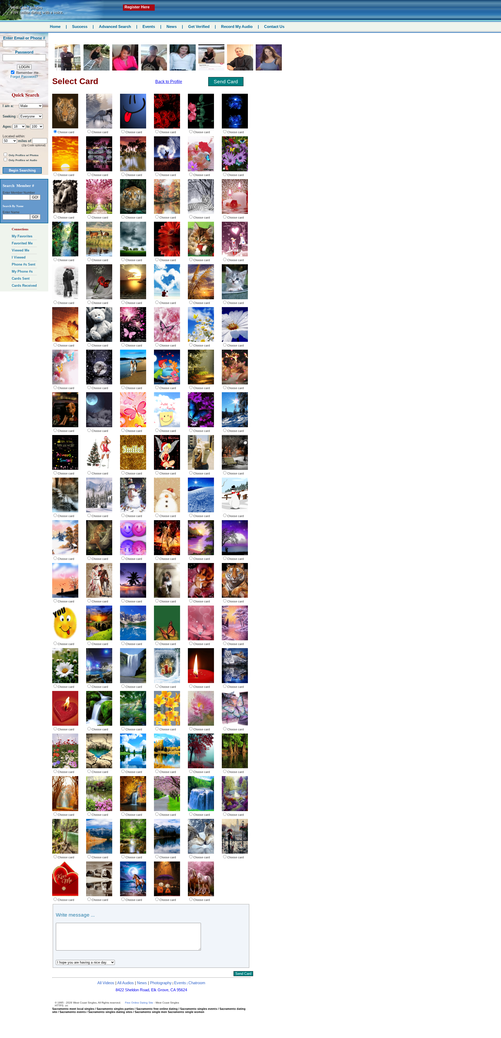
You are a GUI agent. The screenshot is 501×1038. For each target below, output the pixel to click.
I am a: (8, 106)
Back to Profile (168, 81)
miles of (24, 141)
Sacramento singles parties (115, 1008)
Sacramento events (72, 1011)
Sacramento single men (151, 1011)
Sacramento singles (101, 1011)
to (27, 126)
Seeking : (10, 116)
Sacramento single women (186, 1011)
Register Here (137, 7)
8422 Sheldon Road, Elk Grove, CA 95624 (151, 990)
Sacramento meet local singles (73, 1008)
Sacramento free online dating (157, 1008)
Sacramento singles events (198, 1008)
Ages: (7, 126)
